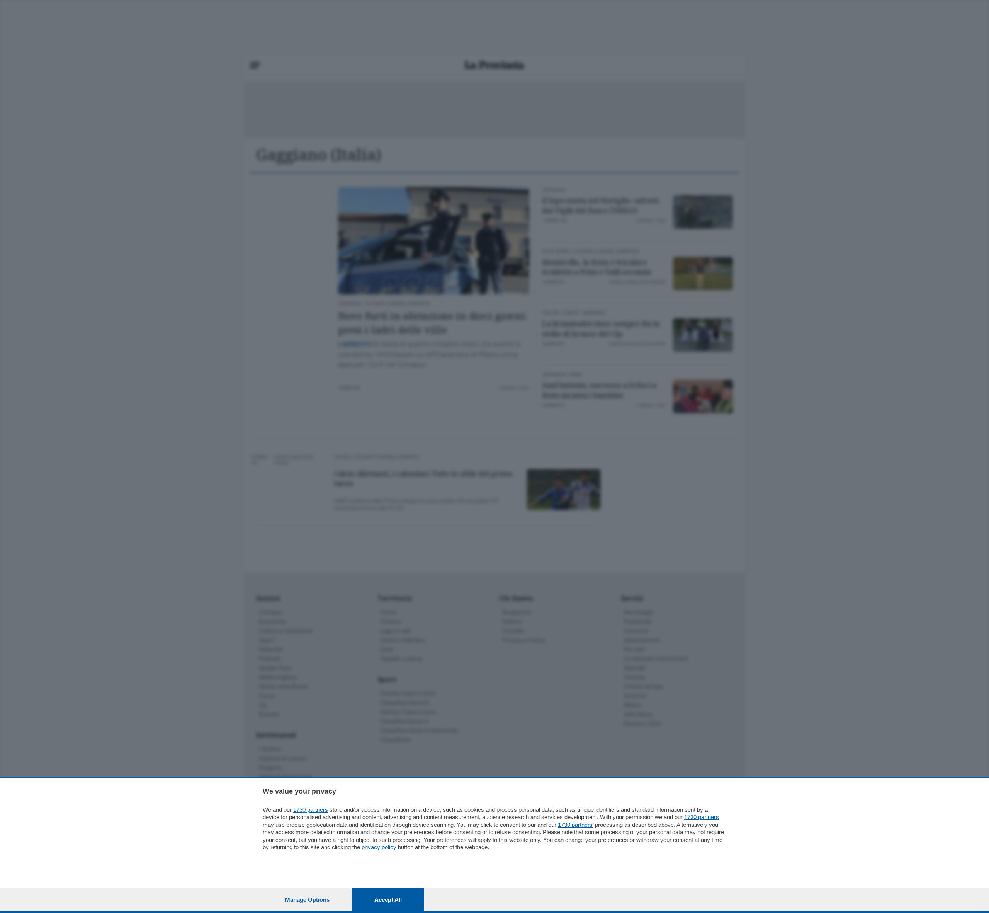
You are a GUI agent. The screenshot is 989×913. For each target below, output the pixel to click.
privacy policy (379, 847)
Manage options (307, 899)
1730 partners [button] (310, 809)
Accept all (388, 899)
